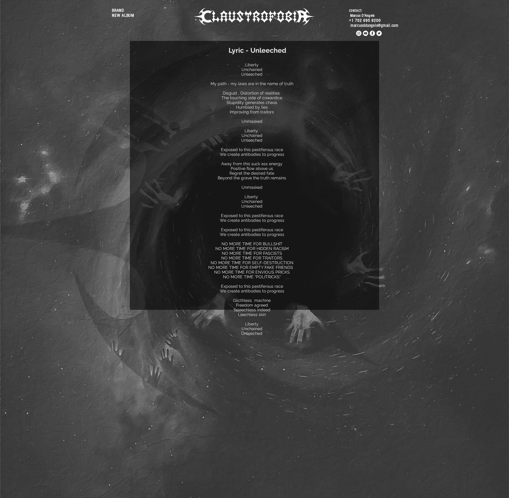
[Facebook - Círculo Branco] (372, 33)
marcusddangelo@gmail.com (375, 25)
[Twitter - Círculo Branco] (379, 33)
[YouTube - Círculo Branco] (365, 33)
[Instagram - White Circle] (358, 33)
